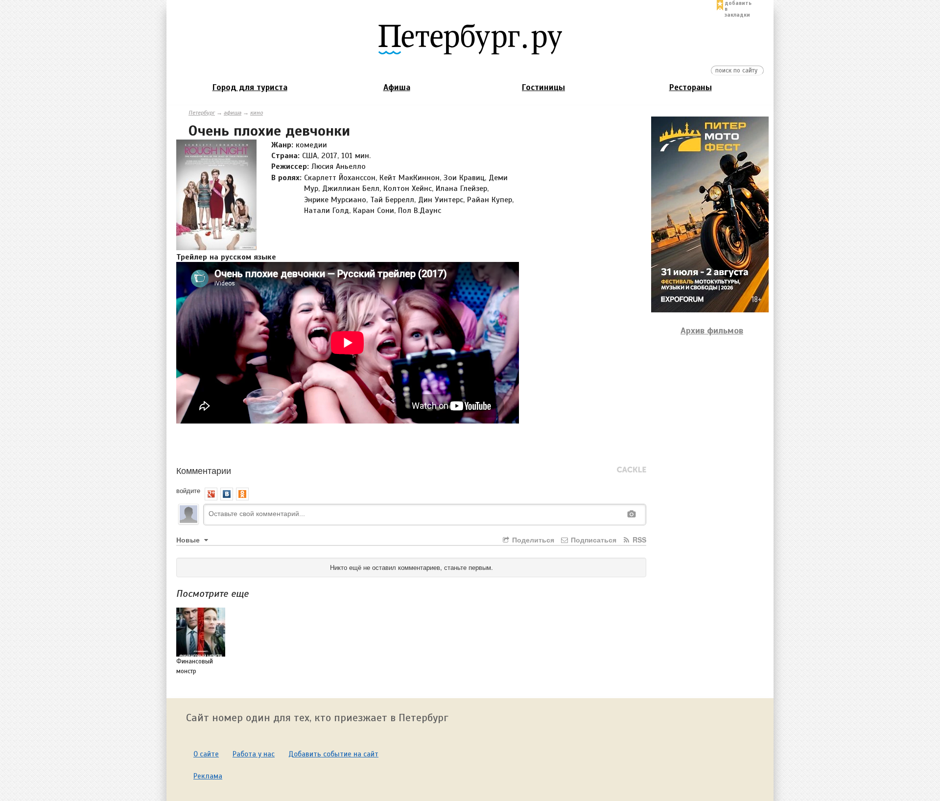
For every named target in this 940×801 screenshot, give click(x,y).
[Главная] (470, 39)
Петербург (201, 112)
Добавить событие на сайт (333, 754)
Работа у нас (254, 754)
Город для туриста (249, 87)
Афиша (396, 87)
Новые (189, 539)
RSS (638, 539)
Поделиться (532, 539)
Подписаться (592, 539)
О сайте (206, 754)
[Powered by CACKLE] (631, 470)
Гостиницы (543, 87)
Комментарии (203, 470)
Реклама (207, 776)
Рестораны (690, 87)
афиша (232, 112)
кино (256, 112)
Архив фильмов (712, 330)
